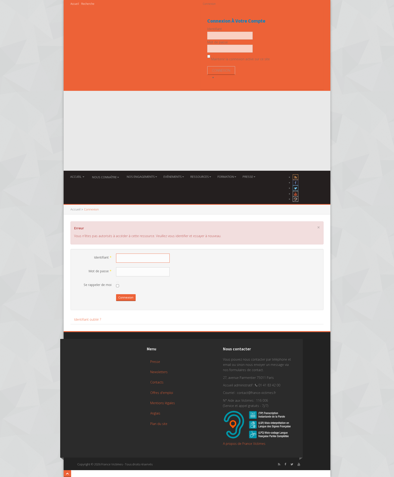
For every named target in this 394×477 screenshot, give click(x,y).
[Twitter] (295, 188)
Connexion (125, 297)
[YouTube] (295, 194)
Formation (226, 177)
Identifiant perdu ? (229, 77)
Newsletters (159, 372)
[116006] (295, 199)
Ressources (199, 177)
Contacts (156, 382)
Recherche (87, 4)
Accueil (74, 4)
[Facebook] (295, 183)
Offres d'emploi (161, 393)
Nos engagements (141, 177)
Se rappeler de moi (97, 285)
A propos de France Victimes (244, 443)
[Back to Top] (67, 473)
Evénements (172, 177)
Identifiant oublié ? (87, 319)
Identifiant (102, 257)
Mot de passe (99, 271)
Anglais (155, 413)
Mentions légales (162, 403)
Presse (248, 177)
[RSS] (295, 177)
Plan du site (158, 424)
